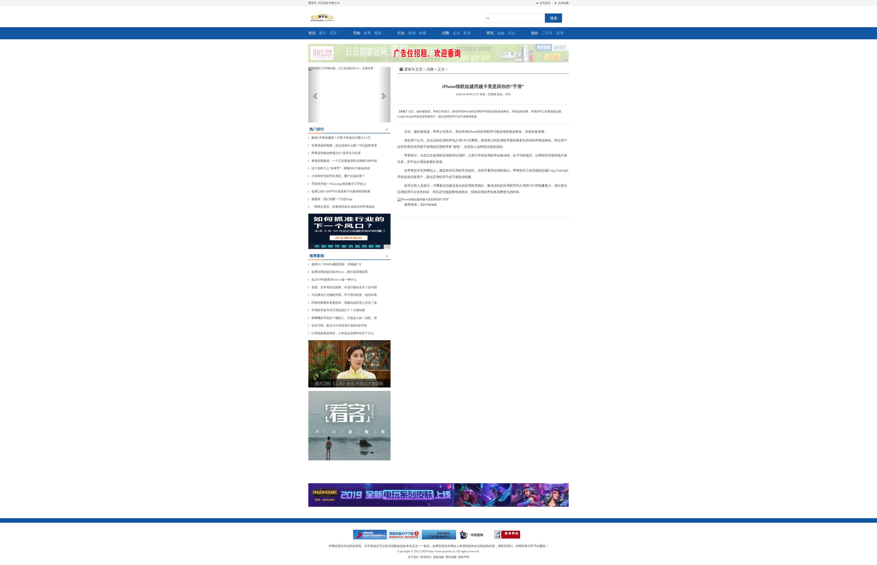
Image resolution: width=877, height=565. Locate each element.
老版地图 (438, 557)
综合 (511, 33)
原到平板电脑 (428, 204)
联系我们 (425, 557)
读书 (559, 33)
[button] (314, 94)
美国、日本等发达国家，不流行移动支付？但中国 (342, 287)
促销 (411, 33)
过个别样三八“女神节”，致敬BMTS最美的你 (339, 168)
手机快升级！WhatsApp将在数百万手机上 (337, 184)
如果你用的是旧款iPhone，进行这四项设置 (338, 271)
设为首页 (544, 3)
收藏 (422, 33)
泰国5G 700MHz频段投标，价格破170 (334, 264)
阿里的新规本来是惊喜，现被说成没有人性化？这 (342, 302)
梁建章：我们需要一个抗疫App (330, 199)
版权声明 (463, 557)
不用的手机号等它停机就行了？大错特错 (336, 310)
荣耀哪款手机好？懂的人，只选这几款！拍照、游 (342, 318)
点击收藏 (563, 3)
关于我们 (413, 557)
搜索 (553, 18)
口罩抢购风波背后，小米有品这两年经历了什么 (341, 333)
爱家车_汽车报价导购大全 (324, 3)
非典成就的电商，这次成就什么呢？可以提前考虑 (342, 145)
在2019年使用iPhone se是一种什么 (332, 279)
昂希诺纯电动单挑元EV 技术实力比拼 (334, 153)
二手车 (547, 33)
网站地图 (451, 557)
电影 (378, 33)
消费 (430, 69)
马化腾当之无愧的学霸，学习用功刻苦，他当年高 (342, 295)
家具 (467, 33)
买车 (333, 33)
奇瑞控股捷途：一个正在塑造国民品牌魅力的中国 (342, 160)
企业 (456, 33)
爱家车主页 (413, 69)
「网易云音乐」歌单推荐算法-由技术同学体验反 (341, 206)
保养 (367, 33)
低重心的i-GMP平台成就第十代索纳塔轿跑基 (339, 191)
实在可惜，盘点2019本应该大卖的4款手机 (337, 325)
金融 (501, 33)
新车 (322, 33)
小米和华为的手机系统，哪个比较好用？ (336, 176)
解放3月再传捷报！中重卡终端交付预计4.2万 (339, 137)
